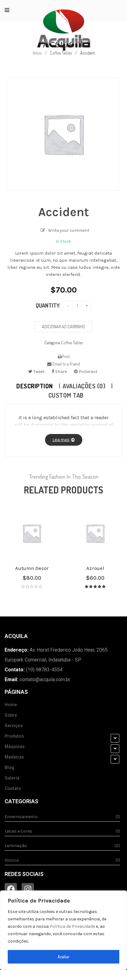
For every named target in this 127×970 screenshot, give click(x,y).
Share (60, 371)
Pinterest (87, 371)
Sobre (11, 715)
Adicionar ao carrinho (63, 326)
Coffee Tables (72, 342)
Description (34, 385)
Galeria (12, 778)
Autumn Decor (32, 568)
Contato (13, 788)
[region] (63, 930)
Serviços (14, 725)
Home (11, 704)
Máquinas (15, 746)
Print (66, 356)
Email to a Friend (65, 363)
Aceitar (64, 956)
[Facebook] (11, 889)
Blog (9, 767)
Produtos (14, 736)
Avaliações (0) (84, 385)
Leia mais (61, 439)
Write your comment (68, 230)
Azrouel (95, 568)
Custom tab (66, 395)
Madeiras (14, 757)
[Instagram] (28, 889)
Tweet (38, 371)
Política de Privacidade (72, 926)
